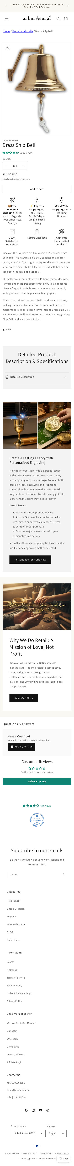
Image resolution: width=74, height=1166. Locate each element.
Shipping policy (28, 1158)
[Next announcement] (67, 6)
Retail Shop (13, 900)
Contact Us (13, 1046)
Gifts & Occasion (16, 908)
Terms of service (62, 1153)
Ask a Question (23, 746)
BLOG (10, 932)
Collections (13, 940)
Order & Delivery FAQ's (19, 993)
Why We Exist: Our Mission (21, 1023)
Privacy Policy (14, 1001)
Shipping (6, 179)
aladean (15, 1153)
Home (6, 31)
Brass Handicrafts (22, 31)
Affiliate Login (14, 1062)
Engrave (11, 916)
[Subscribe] (63, 874)
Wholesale (12, 1038)
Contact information (47, 1158)
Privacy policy (45, 1153)
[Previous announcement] (6, 6)
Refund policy (14, 985)
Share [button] (9, 329)
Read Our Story (24, 698)
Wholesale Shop (16, 924)
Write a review (37, 781)
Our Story (12, 1030)
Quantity (7, 158)
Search (10, 961)
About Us (12, 969)
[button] (7, 18)
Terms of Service (16, 977)
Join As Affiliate (15, 1054)
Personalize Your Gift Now (30, 559)
